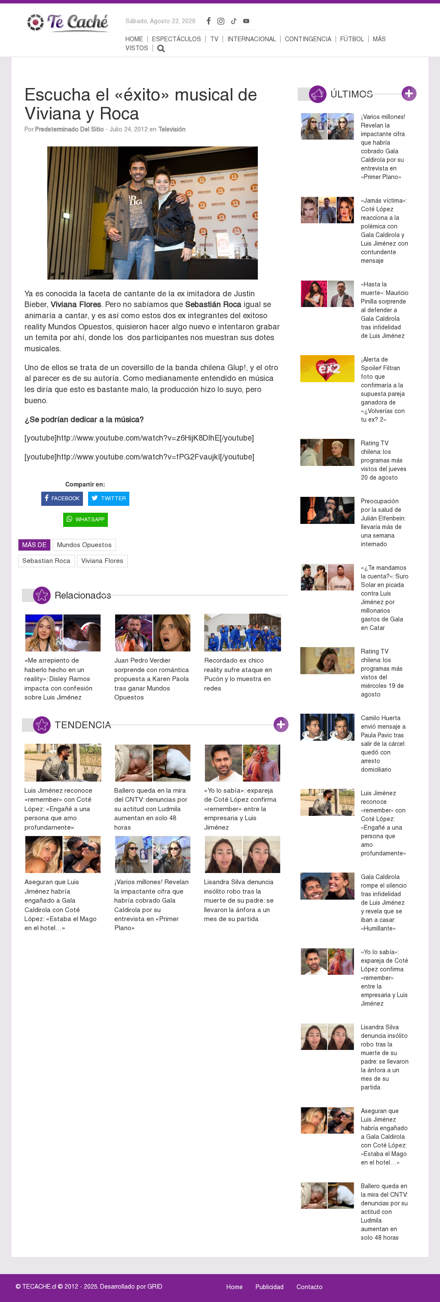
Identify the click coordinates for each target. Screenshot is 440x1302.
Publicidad (270, 1287)
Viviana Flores (102, 560)
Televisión (172, 129)
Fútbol (352, 39)
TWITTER (113, 499)
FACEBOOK (65, 499)
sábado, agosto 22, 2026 (160, 21)
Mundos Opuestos (84, 544)
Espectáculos (176, 39)
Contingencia (308, 39)
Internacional (251, 39)
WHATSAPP (90, 520)
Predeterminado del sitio (69, 129)
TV (214, 39)
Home (134, 39)
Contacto (309, 1287)
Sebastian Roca (46, 560)
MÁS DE (34, 544)
